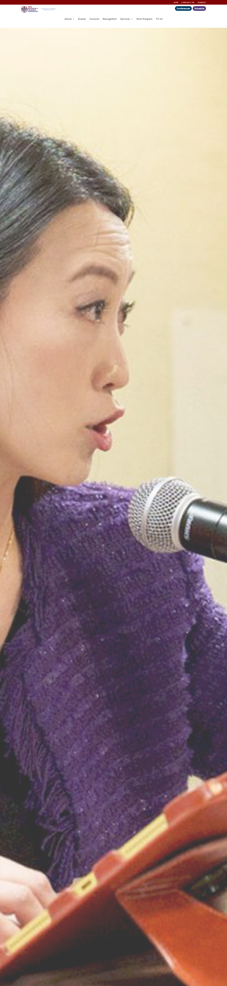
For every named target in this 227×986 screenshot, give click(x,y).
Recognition (110, 19)
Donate (202, 2)
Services (125, 19)
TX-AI (159, 19)
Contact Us (187, 2)
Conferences (183, 8)
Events (82, 19)
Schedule (199, 8)
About (68, 19)
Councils (94, 19)
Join (175, 2)
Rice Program (144, 19)
